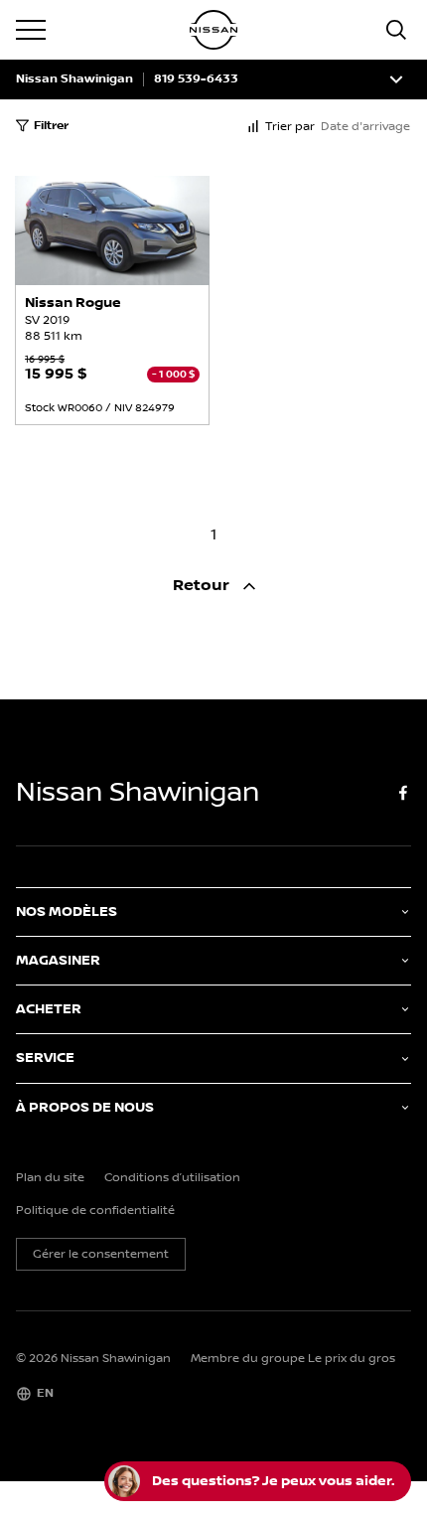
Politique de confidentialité (95, 1211)
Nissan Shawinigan (74, 79)
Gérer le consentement (101, 1254)
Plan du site (50, 1178)
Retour (203, 585)
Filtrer (51, 125)
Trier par (290, 126)
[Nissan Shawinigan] (213, 30)
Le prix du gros (351, 1358)
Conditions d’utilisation (172, 1178)
